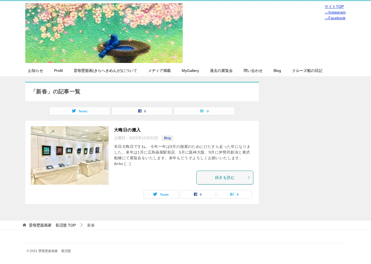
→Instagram (335, 12)
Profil (58, 70)
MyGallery (190, 70)
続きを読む (225, 177)
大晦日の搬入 (127, 130)
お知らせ (35, 70)
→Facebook (335, 18)
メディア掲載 (159, 70)
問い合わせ (253, 70)
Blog (277, 70)
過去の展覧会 (221, 70)
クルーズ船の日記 (307, 70)
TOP (52, 225)
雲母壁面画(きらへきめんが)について (105, 70)
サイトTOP (334, 6)
